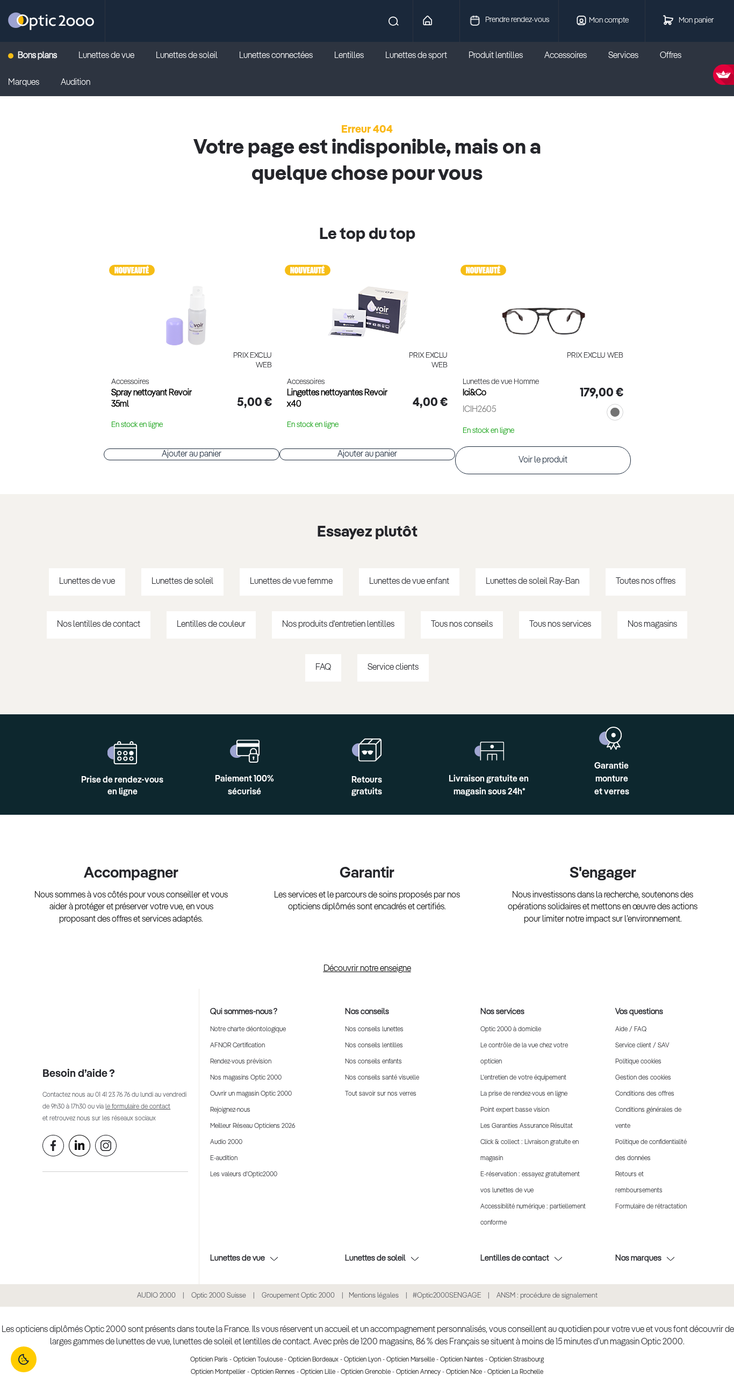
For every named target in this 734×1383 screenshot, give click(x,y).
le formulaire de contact (137, 1107)
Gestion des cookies (643, 1078)
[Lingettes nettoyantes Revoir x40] (367, 304)
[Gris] (612, 413)
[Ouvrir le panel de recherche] (253, 21)
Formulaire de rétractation (651, 1207)
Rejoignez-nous (230, 1110)
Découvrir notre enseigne (367, 969)
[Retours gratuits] (367, 750)
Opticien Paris (209, 1360)
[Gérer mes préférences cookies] (24, 1359)
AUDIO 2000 (156, 1295)
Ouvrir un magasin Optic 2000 (251, 1094)
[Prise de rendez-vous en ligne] (122, 752)
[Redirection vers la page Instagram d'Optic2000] (106, 1148)
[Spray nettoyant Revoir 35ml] (191, 304)
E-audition (224, 1158)
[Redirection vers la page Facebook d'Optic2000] (53, 1148)
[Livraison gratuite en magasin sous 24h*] (489, 751)
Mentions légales (374, 1295)
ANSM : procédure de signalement (547, 1295)
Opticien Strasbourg (516, 1360)
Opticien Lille (317, 1372)
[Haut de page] (709, 1342)
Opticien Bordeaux (313, 1360)
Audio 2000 (226, 1142)
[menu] (367, 69)
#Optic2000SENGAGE (447, 1295)
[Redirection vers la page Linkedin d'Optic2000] (79, 1148)
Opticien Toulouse (258, 1360)
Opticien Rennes (273, 1372)
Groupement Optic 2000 (299, 1295)
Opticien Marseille (410, 1360)
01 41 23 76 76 (112, 1095)
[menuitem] (38, 55)
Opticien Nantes (462, 1360)
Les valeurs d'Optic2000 (243, 1174)
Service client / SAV (642, 1045)
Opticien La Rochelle (515, 1372)
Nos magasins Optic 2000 (246, 1078)
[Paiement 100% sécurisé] (245, 751)
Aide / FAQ (630, 1029)
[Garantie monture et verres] (612, 738)
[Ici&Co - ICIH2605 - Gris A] (543, 304)
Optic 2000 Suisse (218, 1295)
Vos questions (639, 1012)
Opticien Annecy (418, 1372)
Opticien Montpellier (218, 1372)
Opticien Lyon (362, 1360)
